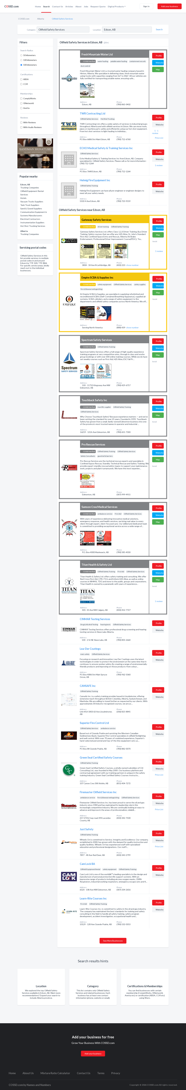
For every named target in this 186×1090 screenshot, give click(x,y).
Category (31, 30)
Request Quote (98, 6)
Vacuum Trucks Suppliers (31, 201)
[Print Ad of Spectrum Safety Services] (87, 370)
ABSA (26, 79)
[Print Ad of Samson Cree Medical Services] (87, 537)
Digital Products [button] (116, 6)
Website (159, 62)
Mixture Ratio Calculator (55, 1073)
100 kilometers (30, 60)
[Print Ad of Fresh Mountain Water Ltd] (87, 90)
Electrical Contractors (30, 219)
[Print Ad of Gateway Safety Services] (87, 250)
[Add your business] (93, 1050)
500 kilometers (30, 65)
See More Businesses (113, 940)
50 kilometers (29, 55)
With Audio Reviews (32, 127)
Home (38, 6)
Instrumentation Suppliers (32, 222)
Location (97, 30)
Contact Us (57, 6)
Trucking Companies (29, 187)
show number (132, 265)
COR (25, 84)
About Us (28, 1073)
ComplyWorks (29, 98)
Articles (69, 6)
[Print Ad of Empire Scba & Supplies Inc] (87, 313)
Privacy (115, 1073)
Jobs (86, 6)
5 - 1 (155, 131)
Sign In (146, 6)
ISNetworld (28, 103)
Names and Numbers (39, 1085)
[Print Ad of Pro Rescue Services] (87, 480)
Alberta (40, 18)
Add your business (169, 6)
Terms (100, 1073)
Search (46, 6)
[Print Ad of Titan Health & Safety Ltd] (87, 595)
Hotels (23, 198)
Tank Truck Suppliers (29, 205)
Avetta (26, 108)
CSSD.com (11, 6)
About (78, 6)
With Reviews (29, 122)
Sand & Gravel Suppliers (31, 208)
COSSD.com (23, 18)
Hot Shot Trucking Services (32, 226)
